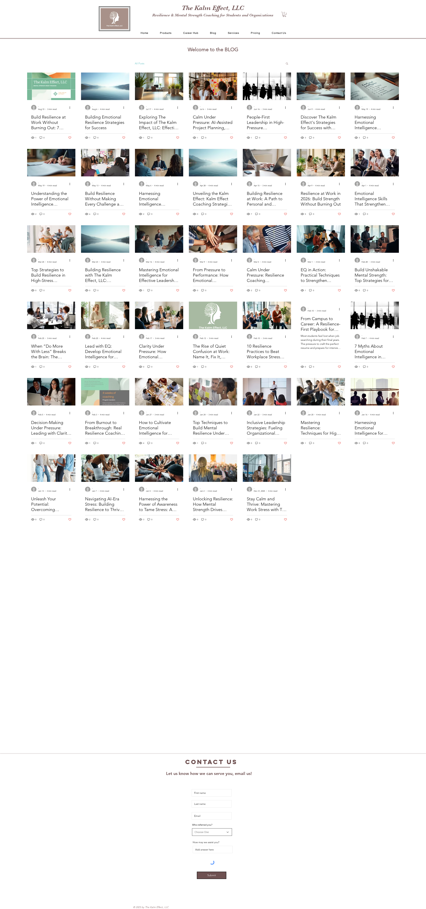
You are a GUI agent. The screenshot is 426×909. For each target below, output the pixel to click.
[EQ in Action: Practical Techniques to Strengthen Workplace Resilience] (321, 239)
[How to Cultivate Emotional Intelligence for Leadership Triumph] (159, 391)
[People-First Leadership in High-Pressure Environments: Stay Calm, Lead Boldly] (267, 86)
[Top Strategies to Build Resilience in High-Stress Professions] (51, 239)
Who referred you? (202, 825)
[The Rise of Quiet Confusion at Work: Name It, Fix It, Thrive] (213, 315)
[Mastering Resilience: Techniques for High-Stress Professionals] (321, 391)
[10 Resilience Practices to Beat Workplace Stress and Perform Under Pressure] (267, 315)
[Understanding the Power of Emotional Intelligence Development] (51, 162)
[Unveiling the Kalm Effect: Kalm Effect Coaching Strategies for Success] (213, 162)
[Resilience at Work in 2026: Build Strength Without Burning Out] (321, 162)
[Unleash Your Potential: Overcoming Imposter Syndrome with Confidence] (51, 468)
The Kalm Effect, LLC (213, 8)
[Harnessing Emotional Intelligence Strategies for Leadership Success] (159, 162)
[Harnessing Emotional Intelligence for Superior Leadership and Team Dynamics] (375, 391)
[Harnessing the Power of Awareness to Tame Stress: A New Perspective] (159, 468)
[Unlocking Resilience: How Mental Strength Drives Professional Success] (213, 468)
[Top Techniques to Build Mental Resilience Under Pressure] (213, 391)
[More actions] (71, 108)
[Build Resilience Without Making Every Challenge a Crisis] (105, 162)
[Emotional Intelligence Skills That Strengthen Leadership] (375, 162)
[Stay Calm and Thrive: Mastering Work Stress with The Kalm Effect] (267, 468)
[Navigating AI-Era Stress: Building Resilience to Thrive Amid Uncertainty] (105, 468)
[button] (284, 14)
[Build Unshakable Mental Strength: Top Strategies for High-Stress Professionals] (375, 239)
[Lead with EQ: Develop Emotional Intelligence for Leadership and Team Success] (105, 315)
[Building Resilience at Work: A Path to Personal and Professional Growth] (267, 162)
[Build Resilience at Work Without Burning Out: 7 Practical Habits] (51, 86)
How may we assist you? (206, 842)
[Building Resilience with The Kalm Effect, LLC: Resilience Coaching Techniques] (105, 239)
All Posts (139, 63)
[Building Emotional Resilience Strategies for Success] (105, 86)
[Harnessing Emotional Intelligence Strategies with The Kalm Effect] (375, 86)
